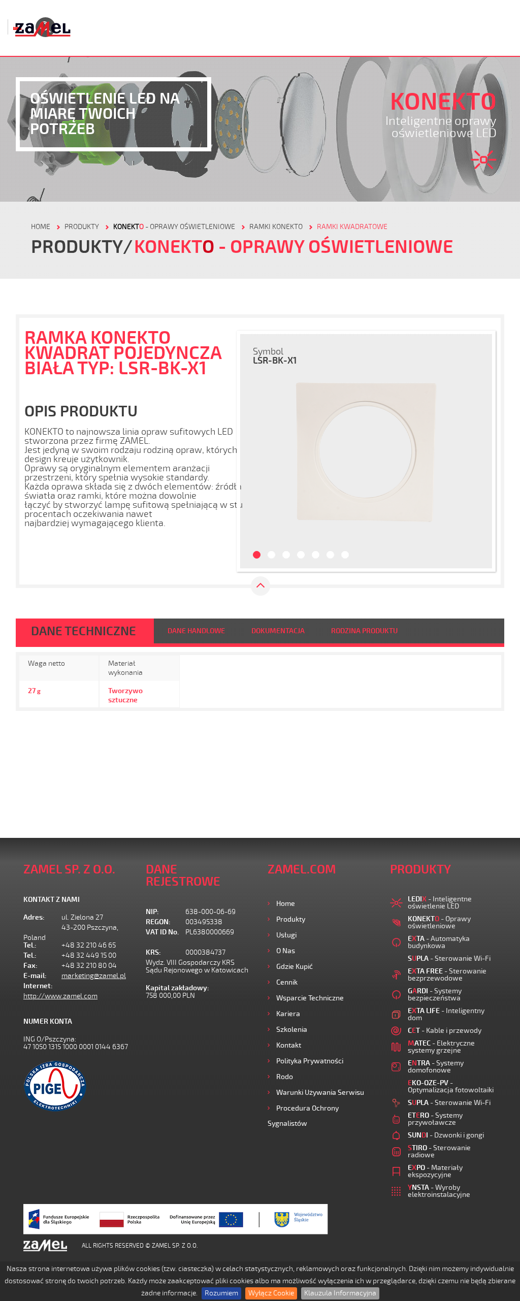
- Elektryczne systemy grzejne (441, 1047)
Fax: (30, 965)
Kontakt (288, 1045)
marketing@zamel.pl (93, 975)
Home (285, 903)
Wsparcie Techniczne (310, 998)
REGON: (158, 922)
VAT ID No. (162, 932)
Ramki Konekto (276, 226)
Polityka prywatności (309, 1061)
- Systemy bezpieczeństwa (435, 994)
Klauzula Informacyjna (340, 1293)
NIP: (152, 912)
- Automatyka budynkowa (439, 942)
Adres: (34, 917)
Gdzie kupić (294, 966)
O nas (285, 951)
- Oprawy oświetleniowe (174, 226)
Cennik (287, 982)
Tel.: (30, 945)
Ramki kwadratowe (352, 226)
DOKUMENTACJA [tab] (278, 631)
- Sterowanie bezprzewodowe (447, 975)
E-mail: (35, 976)
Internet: (38, 986)
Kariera (288, 1014)
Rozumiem (221, 1293)
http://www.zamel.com (60, 996)
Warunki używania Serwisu (320, 1092)
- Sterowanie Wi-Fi (449, 958)
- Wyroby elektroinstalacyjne (439, 1191)
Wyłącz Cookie (271, 1293)
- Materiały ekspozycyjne (435, 1171)
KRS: (153, 952)
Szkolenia (291, 1029)
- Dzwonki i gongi (446, 1135)
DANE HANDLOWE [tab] (196, 631)
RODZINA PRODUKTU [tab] (364, 631)
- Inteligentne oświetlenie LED (440, 902)
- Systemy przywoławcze (435, 1119)
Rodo (284, 1076)
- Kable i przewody (444, 1030)
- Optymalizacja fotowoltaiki (451, 1086)
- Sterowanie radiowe (439, 1151)
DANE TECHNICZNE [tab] (83, 631)
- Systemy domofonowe (436, 1067)
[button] (253, 451)
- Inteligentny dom (446, 1014)
